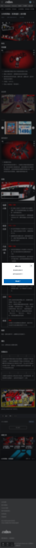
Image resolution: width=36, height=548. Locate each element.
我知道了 (18, 281)
